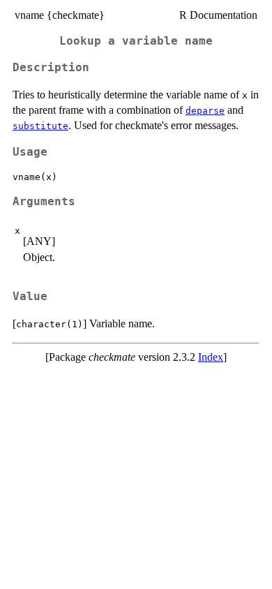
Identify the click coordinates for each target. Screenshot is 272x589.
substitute (40, 126)
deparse (205, 110)
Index (210, 357)
